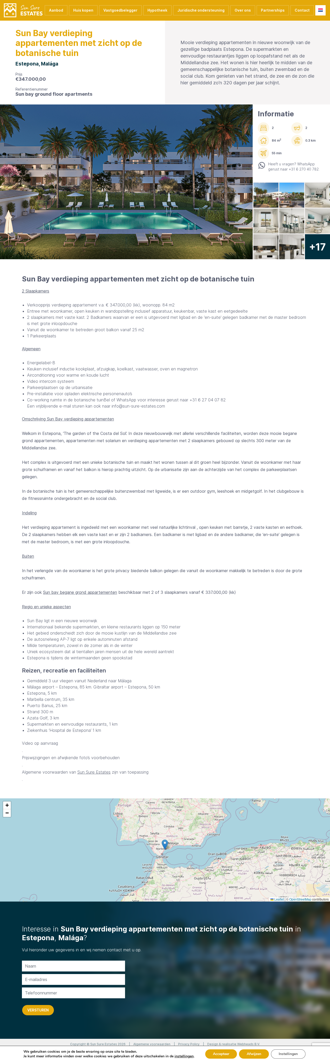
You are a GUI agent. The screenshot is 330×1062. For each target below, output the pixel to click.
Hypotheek (157, 10)
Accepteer (221, 1053)
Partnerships (273, 10)
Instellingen (288, 1053)
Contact (302, 10)
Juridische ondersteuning (201, 10)
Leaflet (279, 899)
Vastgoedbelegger (120, 10)
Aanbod (56, 10)
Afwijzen (254, 1053)
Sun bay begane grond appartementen (80, 592)
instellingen (184, 1056)
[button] (165, 844)
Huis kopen (83, 10)
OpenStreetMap (300, 899)
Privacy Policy (189, 1044)
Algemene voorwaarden (151, 1044)
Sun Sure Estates (94, 772)
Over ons (243, 10)
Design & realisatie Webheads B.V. (233, 1044)
